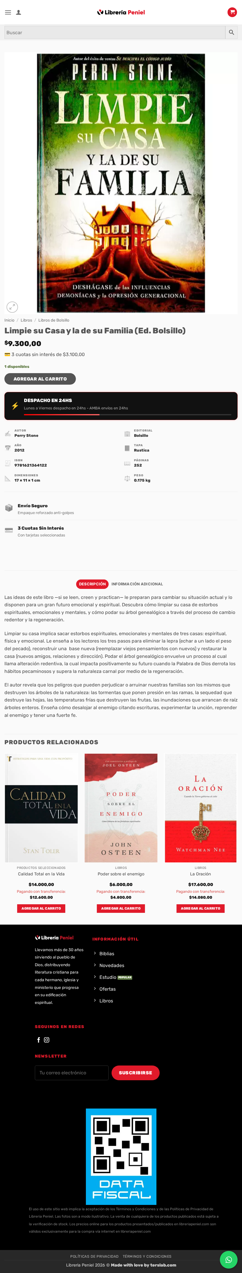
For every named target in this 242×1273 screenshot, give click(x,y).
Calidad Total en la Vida (41, 874)
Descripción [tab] (92, 584)
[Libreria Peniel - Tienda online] (121, 12)
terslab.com (163, 1265)
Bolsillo (141, 435)
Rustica (141, 450)
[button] (8, 12)
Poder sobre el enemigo (121, 874)
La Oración (200, 874)
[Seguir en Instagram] (46, 1040)
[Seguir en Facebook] (38, 1040)
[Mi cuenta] (19, 12)
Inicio (9, 320)
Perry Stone (26, 435)
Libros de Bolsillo (53, 320)
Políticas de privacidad (94, 1256)
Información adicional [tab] (137, 584)
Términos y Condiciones (147, 1256)
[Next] (237, 838)
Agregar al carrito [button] (41, 908)
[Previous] (4, 838)
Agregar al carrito (40, 379)
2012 (19, 450)
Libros (26, 320)
